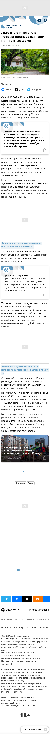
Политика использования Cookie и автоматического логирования (17, 654)
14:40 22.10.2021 (7, 45)
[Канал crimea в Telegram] (6, 599)
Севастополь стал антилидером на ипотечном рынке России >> (21, 245)
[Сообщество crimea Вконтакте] (17, 599)
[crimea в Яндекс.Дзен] (27, 599)
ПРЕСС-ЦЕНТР (21, 627)
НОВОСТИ (6, 627)
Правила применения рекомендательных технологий (21, 663)
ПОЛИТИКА (6, 619)
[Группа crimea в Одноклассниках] (38, 599)
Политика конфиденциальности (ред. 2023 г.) (22, 658)
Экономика (20, 483)
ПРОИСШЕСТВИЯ (34, 619)
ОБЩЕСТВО (19, 619)
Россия (31, 483)
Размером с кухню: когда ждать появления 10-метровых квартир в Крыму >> (25, 370)
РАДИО (33, 627)
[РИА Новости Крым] (11, 26)
